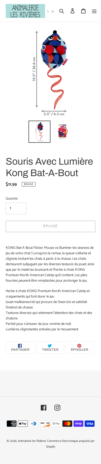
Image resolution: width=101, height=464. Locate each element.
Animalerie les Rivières (32, 440)
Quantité (12, 198)
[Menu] (94, 11)
